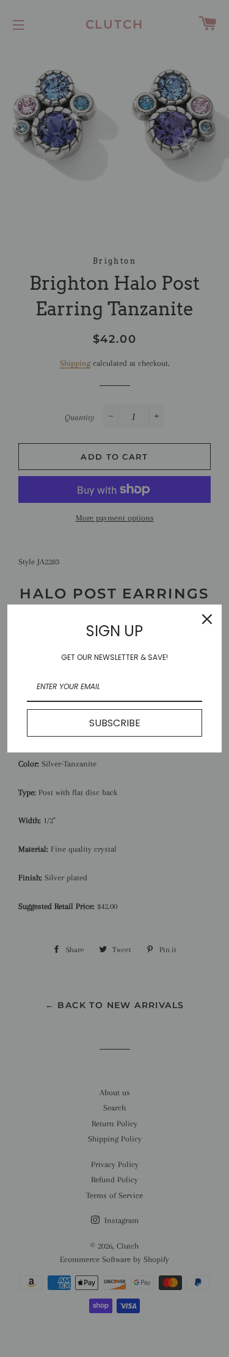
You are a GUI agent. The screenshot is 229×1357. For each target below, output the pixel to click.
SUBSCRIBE (114, 723)
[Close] (207, 619)
